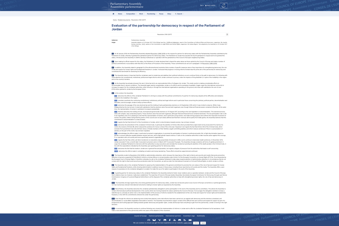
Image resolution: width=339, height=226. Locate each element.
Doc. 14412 (142, 44)
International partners (173, 216)
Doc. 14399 (166, 42)
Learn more (188, 223)
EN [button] (201, 5)
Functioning (151, 14)
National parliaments (156, 216)
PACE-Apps (211, 5)
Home (115, 20)
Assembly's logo (189, 216)
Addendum (176, 42)
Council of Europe (140, 216)
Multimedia (201, 216)
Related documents (124, 20)
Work (141, 14)
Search (179, 14)
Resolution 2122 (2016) (137, 155)
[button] (227, 34)
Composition (130, 14)
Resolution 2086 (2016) (158, 53)
